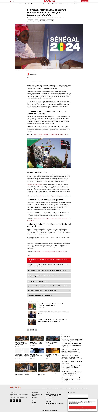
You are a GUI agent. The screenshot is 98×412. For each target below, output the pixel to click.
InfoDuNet (34, 74)
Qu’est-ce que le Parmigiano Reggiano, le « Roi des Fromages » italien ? (52, 355)
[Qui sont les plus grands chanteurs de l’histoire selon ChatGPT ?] (37, 350)
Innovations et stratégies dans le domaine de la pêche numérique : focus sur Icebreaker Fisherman (22, 355)
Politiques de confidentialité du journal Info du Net (83, 409)
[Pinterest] (33, 330)
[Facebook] (28, 330)
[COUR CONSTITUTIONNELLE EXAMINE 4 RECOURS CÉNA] (37, 338)
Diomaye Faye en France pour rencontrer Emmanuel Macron (53, 312)
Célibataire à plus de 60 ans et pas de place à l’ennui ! (71, 362)
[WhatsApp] (36, 330)
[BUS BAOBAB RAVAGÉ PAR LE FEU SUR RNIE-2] (53, 338)
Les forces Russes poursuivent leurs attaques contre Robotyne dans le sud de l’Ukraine (71, 345)
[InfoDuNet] (28, 74)
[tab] (49, 262)
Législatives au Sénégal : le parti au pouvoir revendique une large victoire (50, 304)
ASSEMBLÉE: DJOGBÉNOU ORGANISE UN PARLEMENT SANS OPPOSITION (21, 343)
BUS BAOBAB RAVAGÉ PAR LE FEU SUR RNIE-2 (52, 343)
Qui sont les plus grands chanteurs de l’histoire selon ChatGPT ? (36, 355)
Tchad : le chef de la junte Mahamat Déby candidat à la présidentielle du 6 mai (52, 196)
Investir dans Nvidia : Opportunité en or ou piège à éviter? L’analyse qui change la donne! (71, 367)
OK (82, 407)
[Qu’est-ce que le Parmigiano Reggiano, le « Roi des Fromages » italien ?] (53, 350)
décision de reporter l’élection (35, 184)
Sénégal (31, 17)
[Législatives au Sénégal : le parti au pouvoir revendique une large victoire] (32, 306)
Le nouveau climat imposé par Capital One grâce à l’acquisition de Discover (71, 340)
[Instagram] (14, 400)
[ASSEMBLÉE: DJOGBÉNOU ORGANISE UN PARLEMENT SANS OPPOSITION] (22, 338)
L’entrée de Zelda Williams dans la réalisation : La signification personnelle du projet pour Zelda (71, 351)
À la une (46, 397)
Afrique (28, 17)
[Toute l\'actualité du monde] (49, 1)
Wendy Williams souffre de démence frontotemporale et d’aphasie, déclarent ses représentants (71, 373)
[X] (31, 330)
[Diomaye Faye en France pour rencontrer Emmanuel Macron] (32, 314)
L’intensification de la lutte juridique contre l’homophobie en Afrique (50, 251)
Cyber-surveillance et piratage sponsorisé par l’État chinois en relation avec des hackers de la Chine (71, 357)
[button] (13, 1)
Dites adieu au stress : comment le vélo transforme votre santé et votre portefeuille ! (71, 379)
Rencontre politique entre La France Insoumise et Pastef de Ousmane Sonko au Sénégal (52, 320)
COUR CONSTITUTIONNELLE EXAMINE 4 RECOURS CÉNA (36, 343)
